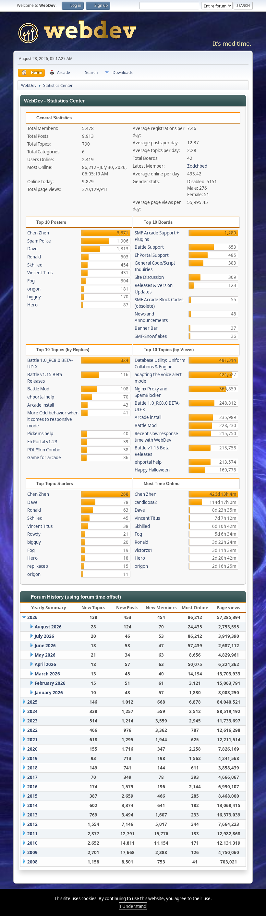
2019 (32, 758)
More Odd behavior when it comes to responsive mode (53, 419)
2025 (32, 702)
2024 (32, 711)
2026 (32, 617)
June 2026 (45, 645)
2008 (32, 862)
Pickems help (40, 433)
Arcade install (40, 405)
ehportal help (40, 397)
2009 (32, 852)
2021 (32, 740)
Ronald (34, 257)
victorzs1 (143, 550)
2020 (32, 749)
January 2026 (49, 693)
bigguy (34, 297)
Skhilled (34, 265)
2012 (32, 824)
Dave (32, 249)
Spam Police (39, 241)
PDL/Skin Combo (43, 450)
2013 (32, 815)
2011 (32, 834)
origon (34, 289)
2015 (32, 796)
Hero (32, 305)
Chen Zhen (38, 233)
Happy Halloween (152, 470)
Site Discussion (149, 277)
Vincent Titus (40, 273)
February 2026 (50, 683)
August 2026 (48, 627)
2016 (32, 787)
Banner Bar (146, 328)
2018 (32, 768)
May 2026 (45, 655)
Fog (31, 281)
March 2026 (47, 674)
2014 (32, 805)
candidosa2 (146, 502)
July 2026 (44, 636)
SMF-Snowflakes (151, 336)
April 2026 (45, 664)
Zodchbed (197, 166)
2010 (32, 843)
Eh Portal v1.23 (42, 442)
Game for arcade (44, 457)
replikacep (37, 566)
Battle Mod (38, 389)
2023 (32, 721)
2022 (32, 730)
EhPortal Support (152, 255)
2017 (32, 777)
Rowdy (34, 534)
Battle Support (149, 247)
